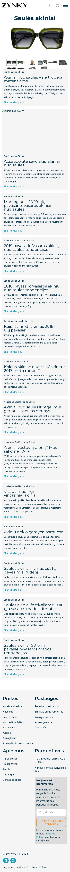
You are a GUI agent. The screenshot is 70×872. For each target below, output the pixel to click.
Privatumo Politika (45, 835)
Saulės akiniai (10, 717)
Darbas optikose (12, 780)
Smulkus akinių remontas (49, 712)
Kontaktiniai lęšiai (13, 722)
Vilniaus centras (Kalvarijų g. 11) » (51, 770)
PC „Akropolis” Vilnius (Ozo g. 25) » (50, 760)
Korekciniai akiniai (12, 706)
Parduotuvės (10, 759)
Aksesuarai (9, 728)
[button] (58, 5)
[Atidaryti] (65, 5)
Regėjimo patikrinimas (47, 706)
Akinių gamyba (43, 722)
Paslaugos (46, 698)
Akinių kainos (10, 738)
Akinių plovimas (44, 717)
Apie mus (13, 750)
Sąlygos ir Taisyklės (14, 867)
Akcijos (7, 733)
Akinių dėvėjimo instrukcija (18, 743)
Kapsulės (8, 712)
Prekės (10, 698)
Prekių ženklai (10, 764)
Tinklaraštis (41, 728)
